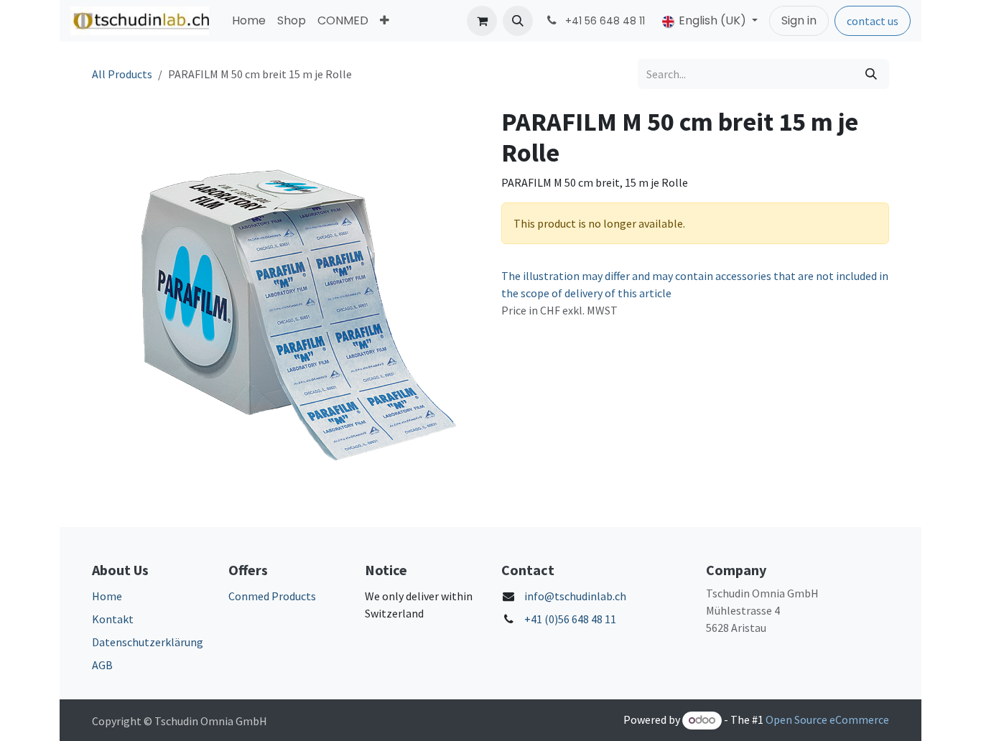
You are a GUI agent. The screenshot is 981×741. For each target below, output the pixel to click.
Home (107, 596)
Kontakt (113, 619)
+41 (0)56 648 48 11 (570, 619)
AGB (102, 665)
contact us (872, 21)
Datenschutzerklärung (147, 642)
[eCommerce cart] (482, 21)
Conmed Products (272, 596)
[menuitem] (248, 20)
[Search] (871, 74)
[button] (518, 21)
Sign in (799, 20)
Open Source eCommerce (827, 719)
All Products (122, 74)
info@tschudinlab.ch (575, 596)
